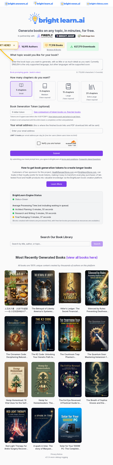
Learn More (56, 184)
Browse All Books (54, 50)
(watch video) (35, 72)
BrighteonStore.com (87, 172)
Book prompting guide (19, 72)
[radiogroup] (56, 91)
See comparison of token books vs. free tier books (57, 112)
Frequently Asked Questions (90, 159)
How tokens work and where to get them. (64, 117)
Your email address (54, 125)
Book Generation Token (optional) (30, 106)
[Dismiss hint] (14, 45)
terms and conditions (70, 159)
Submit (56, 153)
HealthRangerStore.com (63, 172)
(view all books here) (82, 257)
